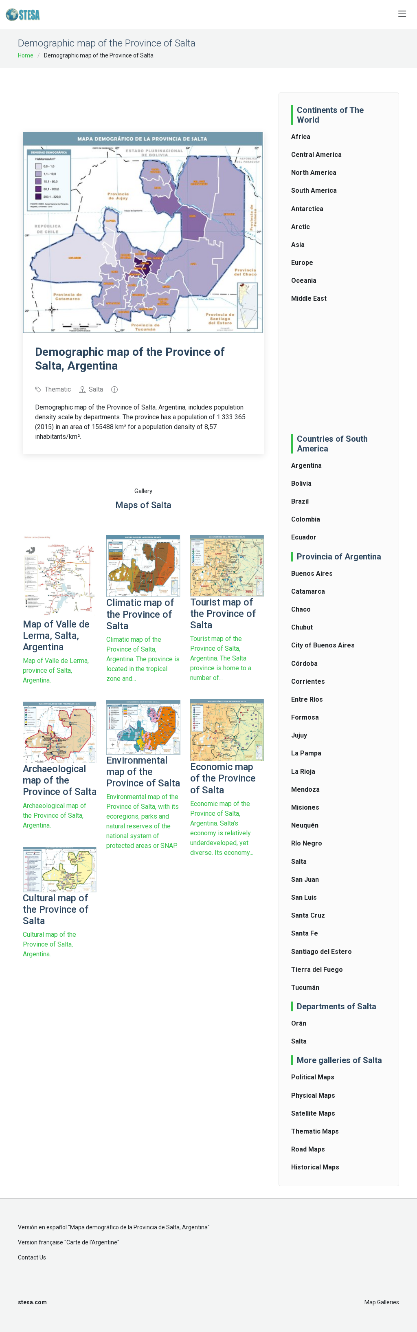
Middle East (309, 298)
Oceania (303, 280)
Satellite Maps (313, 1113)
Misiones (305, 807)
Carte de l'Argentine (91, 1242)
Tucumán (305, 987)
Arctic (300, 227)
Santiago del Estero (321, 952)
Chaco (301, 609)
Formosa (305, 717)
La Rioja (303, 771)
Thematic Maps (315, 1131)
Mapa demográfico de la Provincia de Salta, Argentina (139, 1227)
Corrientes (308, 681)
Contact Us (32, 1257)
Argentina (306, 465)
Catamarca (308, 591)
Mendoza (305, 789)
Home (25, 55)
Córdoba (304, 663)
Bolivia (301, 483)
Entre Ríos (307, 699)
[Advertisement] (171, 94)
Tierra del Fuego (317, 969)
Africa (300, 137)
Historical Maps (315, 1167)
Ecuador (303, 537)
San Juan (305, 879)
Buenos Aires (312, 573)
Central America (316, 155)
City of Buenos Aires (323, 645)
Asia (298, 245)
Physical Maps (313, 1095)
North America (313, 172)
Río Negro (306, 843)
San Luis (304, 897)
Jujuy (299, 735)
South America (314, 190)
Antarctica (307, 209)
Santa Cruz (308, 915)
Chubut (302, 627)
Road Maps (308, 1149)
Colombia (305, 519)
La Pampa (306, 753)
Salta (299, 861)
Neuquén (304, 825)
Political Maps (312, 1077)
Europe (302, 262)
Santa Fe (304, 933)
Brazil (300, 501)
